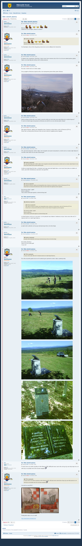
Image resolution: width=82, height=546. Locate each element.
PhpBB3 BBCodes (55, 535)
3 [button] (73, 19)
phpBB (29, 535)
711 (7, 236)
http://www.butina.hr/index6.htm (28, 518)
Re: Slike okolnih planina (29, 21)
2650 (8, 59)
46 (7, 201)
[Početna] (10, 5)
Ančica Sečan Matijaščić (43, 536)
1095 (8, 46)
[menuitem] (8, 11)
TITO (5, 196)
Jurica (5, 41)
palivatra (5, 178)
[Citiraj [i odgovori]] (77, 22)
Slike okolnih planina (9, 17)
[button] (68, 19)
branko (5, 21)
